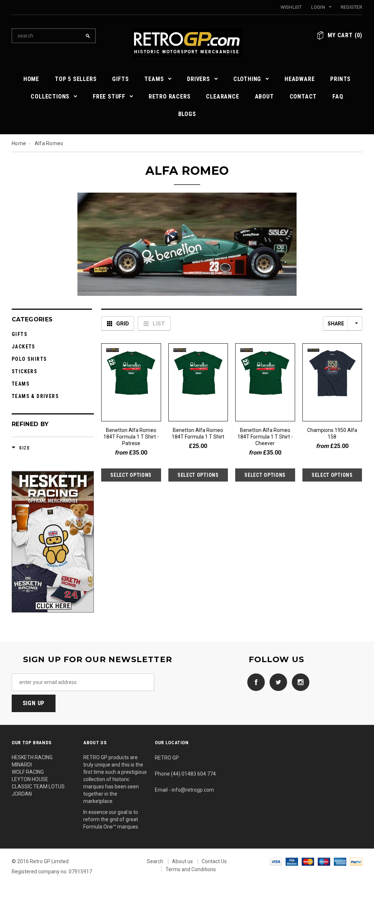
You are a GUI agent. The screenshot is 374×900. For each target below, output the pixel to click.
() (345, 35)
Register (351, 7)
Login (318, 7)
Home (19, 143)
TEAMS (21, 384)
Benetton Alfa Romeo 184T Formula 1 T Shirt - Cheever (265, 436)
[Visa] (276, 861)
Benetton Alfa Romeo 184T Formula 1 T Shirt (198, 433)
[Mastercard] (308, 861)
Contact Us (214, 861)
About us (182, 861)
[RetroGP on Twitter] (276, 682)
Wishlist (291, 7)
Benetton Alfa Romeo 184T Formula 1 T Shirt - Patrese (131, 436)
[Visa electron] (292, 861)
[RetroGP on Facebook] (254, 682)
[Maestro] (324, 861)
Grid (122, 323)
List (159, 323)
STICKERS (24, 371)
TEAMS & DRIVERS (35, 396)
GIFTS (19, 334)
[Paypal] (356, 861)
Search (155, 861)
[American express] (340, 861)
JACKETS (23, 346)
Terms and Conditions (190, 869)
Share (336, 324)
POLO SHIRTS (29, 359)
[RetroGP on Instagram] (298, 682)
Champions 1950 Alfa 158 (332, 433)
